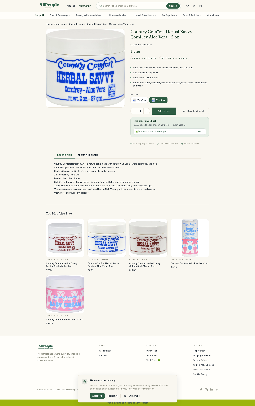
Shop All (39, 15)
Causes (71, 6)
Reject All (113, 396)
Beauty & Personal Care (88, 15)
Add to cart (164, 111)
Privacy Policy (200, 360)
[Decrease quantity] (134, 111)
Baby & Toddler (191, 15)
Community (85, 6)
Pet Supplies (168, 15)
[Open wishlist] (188, 6)
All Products (105, 350)
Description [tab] (64, 155)
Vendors (103, 355)
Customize (134, 396)
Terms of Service (201, 369)
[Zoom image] (120, 34)
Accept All (97, 396)
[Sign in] (194, 6)
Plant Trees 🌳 (153, 360)
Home (49, 24)
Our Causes (151, 355)
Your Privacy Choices (203, 365)
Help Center (199, 350)
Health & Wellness (144, 15)
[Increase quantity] (147, 111)
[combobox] (134, 5)
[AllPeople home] (49, 6)
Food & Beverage (59, 15)
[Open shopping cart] (200, 6)
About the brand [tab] (88, 155)
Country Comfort (69, 24)
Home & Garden (117, 15)
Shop (56, 24)
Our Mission (213, 15)
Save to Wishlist (195, 111)
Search (173, 6)
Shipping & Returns (202, 355)
